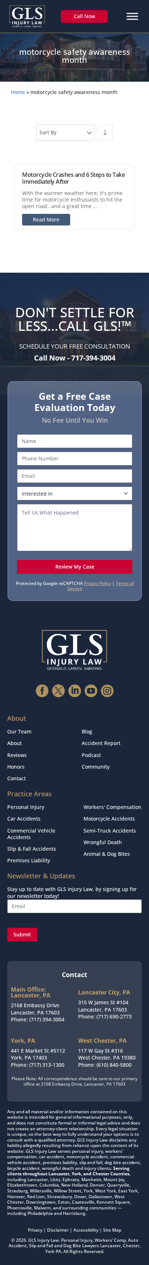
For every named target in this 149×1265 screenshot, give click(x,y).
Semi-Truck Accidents (110, 830)
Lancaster (110, 1245)
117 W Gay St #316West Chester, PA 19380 (107, 1054)
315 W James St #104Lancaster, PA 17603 (103, 1006)
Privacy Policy (97, 583)
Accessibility (85, 1230)
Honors (16, 766)
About (14, 743)
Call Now (84, 16)
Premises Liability (28, 860)
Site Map (112, 1230)
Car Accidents (24, 818)
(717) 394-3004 (46, 1019)
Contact (16, 778)
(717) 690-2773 (114, 1016)
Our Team (19, 731)
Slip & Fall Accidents (31, 848)
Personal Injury (25, 807)
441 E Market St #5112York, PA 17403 (38, 1054)
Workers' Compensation (112, 807)
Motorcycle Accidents (109, 818)
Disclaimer (58, 1230)
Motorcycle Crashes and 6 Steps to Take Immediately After (73, 178)
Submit (22, 934)
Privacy (35, 1230)
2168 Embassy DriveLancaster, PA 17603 (35, 1009)
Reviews (17, 755)
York (50, 1251)
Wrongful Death (103, 842)
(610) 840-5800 (114, 1064)
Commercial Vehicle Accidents (31, 834)
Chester (131, 1245)
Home (18, 92)
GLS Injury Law (43, 1240)
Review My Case (74, 566)
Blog (87, 731)
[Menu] (132, 16)
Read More (46, 219)
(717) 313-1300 (46, 1064)
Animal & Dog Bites (107, 853)
